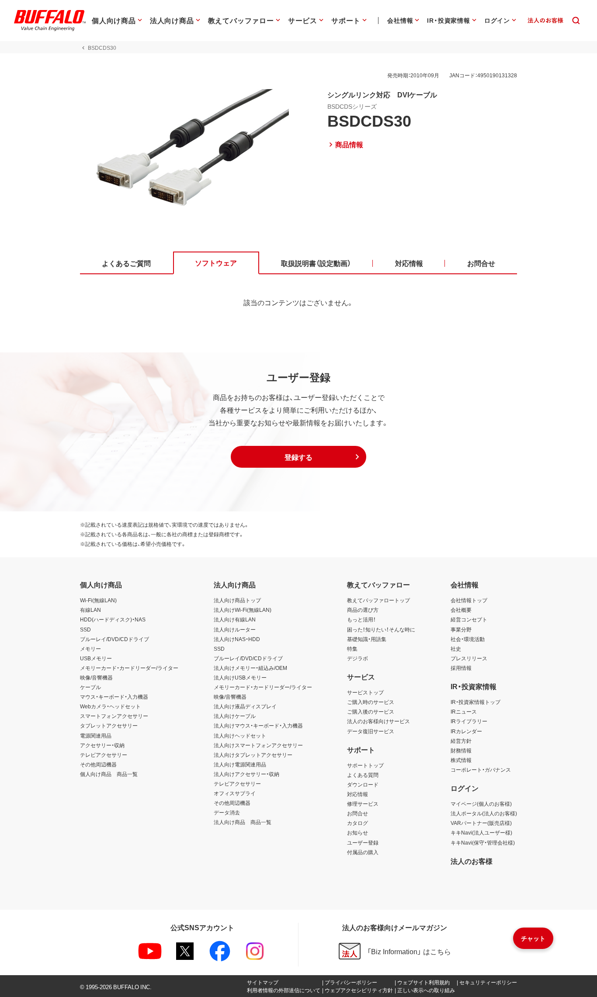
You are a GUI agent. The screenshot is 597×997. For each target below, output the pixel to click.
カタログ (357, 823)
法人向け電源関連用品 (240, 764)
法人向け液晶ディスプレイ (245, 706)
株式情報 (461, 760)
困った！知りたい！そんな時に (381, 629)
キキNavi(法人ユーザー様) (481, 832)
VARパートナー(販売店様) (481, 823)
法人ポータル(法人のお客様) (484, 813)
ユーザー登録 (362, 842)
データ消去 (227, 812)
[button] (298, 457)
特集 (352, 648)
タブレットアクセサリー (109, 725)
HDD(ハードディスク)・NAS (113, 619)
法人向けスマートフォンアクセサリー (258, 745)
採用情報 (461, 668)
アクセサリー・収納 (102, 745)
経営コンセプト (469, 619)
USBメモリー (96, 658)
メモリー (90, 648)
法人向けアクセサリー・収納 (246, 774)
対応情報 (357, 794)
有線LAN (90, 610)
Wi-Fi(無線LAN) (98, 600)
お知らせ (357, 832)
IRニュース (464, 711)
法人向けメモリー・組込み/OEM (250, 668)
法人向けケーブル (235, 716)
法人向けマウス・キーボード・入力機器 (258, 725)
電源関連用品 (95, 735)
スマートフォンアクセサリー (114, 716)
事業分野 (461, 629)
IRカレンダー (466, 731)
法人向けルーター (235, 629)
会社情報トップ (469, 600)
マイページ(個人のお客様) (481, 803)
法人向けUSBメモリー (240, 677)
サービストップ (365, 692)
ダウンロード (362, 784)
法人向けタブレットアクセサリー (253, 755)
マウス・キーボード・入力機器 (114, 696)
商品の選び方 (362, 610)
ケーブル (90, 687)
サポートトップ (365, 765)
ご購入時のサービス (370, 702)
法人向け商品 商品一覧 (242, 822)
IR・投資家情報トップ (475, 702)
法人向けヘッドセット (240, 735)
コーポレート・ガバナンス (481, 769)
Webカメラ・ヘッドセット (110, 706)
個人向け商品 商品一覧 (109, 774)
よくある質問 (362, 775)
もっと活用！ (361, 619)
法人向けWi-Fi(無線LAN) (242, 610)
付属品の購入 (362, 852)
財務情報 (461, 750)
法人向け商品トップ (237, 600)
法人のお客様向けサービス (378, 721)
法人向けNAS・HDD (237, 639)
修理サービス (362, 803)
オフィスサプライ (235, 793)
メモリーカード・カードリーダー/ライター (129, 668)
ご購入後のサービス (370, 711)
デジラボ (357, 658)
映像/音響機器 (96, 677)
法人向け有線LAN (235, 619)
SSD (85, 629)
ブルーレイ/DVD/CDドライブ (114, 639)
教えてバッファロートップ (378, 600)
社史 (456, 648)
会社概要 (461, 610)
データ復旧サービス (370, 731)
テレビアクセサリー (103, 755)
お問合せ (357, 813)
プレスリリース (469, 658)
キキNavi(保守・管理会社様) (483, 842)
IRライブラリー (469, 721)
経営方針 (461, 741)
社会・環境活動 (468, 639)
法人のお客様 (472, 861)
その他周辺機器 (98, 764)
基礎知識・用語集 (366, 639)
